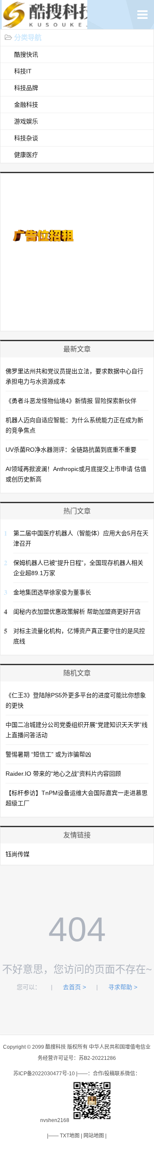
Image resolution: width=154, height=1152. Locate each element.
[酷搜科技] (50, 25)
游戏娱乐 (26, 121)
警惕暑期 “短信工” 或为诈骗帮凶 (48, 754)
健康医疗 (26, 154)
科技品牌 (26, 87)
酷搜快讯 (26, 54)
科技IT (23, 71)
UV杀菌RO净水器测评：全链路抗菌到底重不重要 (71, 449)
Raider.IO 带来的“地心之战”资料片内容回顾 (63, 773)
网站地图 (93, 1136)
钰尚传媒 (18, 854)
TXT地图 (70, 1136)
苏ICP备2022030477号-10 (44, 1074)
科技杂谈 (26, 138)
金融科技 (26, 104)
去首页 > (74, 987)
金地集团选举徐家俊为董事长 (52, 592)
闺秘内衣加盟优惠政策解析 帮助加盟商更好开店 (77, 611)
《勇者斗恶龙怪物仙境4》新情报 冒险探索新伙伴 (71, 400)
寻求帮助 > (122, 987)
